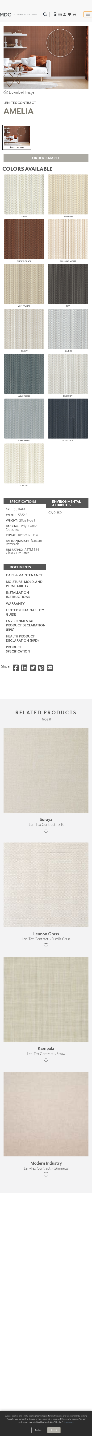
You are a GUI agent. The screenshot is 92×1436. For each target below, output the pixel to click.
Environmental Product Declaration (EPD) (26, 625)
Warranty (15, 603)
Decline (38, 1430)
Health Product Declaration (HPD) (22, 638)
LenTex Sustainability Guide (25, 612)
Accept (54, 1430)
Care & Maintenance (24, 575)
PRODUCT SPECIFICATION (18, 649)
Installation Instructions (18, 594)
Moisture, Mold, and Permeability (24, 584)
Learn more (69, 1422)
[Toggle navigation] (88, 14)
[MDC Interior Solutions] (18, 14)
